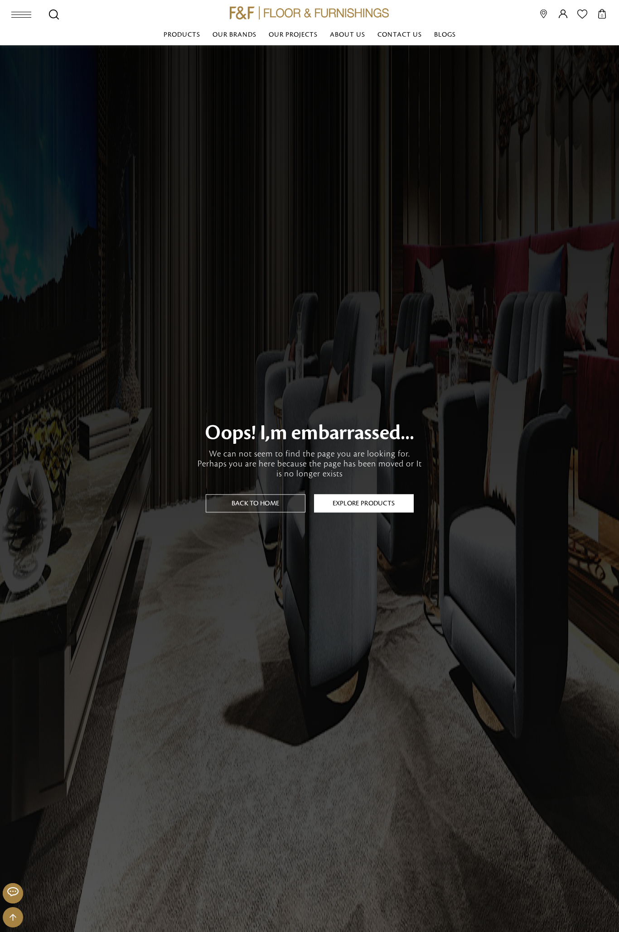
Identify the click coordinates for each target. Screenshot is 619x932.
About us (347, 34)
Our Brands (234, 34)
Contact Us (399, 34)
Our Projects (293, 34)
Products (182, 34)
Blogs (445, 34)
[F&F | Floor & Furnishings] (309, 12)
